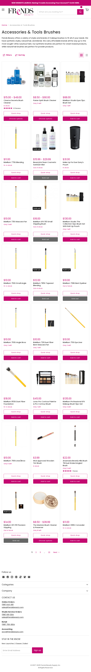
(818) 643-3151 (8, 604)
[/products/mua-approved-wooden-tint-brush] (45, 436)
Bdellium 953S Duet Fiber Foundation (14, 402)
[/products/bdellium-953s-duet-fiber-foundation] (16, 377)
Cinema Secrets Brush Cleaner (13, 101)
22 (49, 552)
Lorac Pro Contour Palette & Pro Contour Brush (44, 402)
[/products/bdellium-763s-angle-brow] (16, 317)
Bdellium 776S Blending (14, 162)
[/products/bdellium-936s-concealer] (75, 500)
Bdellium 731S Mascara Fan (15, 221)
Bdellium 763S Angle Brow (15, 342)
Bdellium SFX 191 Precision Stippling (14, 526)
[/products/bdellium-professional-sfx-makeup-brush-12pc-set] (75, 377)
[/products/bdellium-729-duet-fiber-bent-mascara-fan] (45, 317)
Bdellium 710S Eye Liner (72, 342)
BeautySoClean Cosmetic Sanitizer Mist (44, 163)
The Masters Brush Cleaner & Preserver (45, 526)
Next (55, 552)
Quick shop (16, 113)
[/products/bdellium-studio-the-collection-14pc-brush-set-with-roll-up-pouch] (75, 197)
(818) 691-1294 (8, 614)
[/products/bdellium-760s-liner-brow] (16, 436)
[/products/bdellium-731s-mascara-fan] (16, 197)
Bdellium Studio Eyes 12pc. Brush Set (74, 101)
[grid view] (81, 55)
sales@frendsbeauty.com (13, 607)
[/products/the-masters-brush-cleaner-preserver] (45, 500)
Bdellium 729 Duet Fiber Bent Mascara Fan (43, 343)
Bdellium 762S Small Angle (15, 283)
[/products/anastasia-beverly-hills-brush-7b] (75, 436)
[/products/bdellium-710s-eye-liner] (75, 317)
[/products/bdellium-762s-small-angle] (16, 258)
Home (4, 25)
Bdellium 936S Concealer (74, 525)
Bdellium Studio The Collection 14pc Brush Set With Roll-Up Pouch (74, 223)
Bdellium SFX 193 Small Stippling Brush (42, 222)
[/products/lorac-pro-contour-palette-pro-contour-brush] (45, 377)
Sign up (37, 650)
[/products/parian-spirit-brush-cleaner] (45, 76)
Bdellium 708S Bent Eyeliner (74, 283)
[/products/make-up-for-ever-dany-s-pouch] (75, 138)
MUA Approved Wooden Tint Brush (43, 461)
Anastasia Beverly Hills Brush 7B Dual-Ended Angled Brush (75, 463)
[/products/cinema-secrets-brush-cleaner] (16, 76)
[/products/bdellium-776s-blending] (16, 138)
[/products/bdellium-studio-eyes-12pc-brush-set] (75, 76)
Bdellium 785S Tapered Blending (43, 284)
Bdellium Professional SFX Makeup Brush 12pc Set (74, 402)
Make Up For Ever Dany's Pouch (73, 163)
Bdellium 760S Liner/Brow (14, 460)
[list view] (86, 55)
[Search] (80, 12)
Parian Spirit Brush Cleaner (44, 100)
